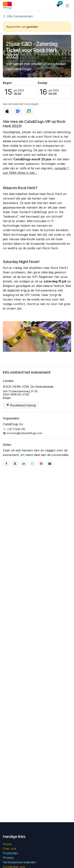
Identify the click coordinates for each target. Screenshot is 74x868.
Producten (10, 853)
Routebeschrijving (22, 405)
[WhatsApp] (32, 463)
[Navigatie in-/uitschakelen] (67, 5)
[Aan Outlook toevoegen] (18, 111)
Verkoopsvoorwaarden (19, 862)
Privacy (9, 858)
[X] (15, 463)
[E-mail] (49, 463)
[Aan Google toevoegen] (28, 111)
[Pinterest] (41, 463)
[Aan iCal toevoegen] (7, 111)
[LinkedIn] (23, 463)
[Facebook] (6, 463)
